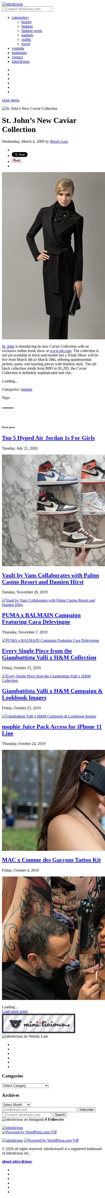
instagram (19, 53)
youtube (18, 48)
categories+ (20, 17)
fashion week (31, 31)
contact (17, 57)
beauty (26, 22)
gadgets (27, 35)
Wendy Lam (59, 141)
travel (25, 44)
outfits (26, 39)
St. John (8, 346)
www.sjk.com (60, 351)
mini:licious (21, 61)
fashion (27, 26)
